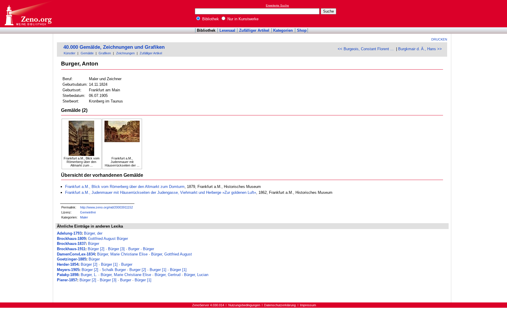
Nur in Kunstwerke (242, 19)
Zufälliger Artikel (254, 30)
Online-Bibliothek (28, 13)
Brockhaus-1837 (71, 243)
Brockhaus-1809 (71, 238)
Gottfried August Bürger (108, 238)
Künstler (69, 53)
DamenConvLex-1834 (76, 254)
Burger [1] (158, 270)
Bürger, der (93, 233)
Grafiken (105, 53)
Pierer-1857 (67, 280)
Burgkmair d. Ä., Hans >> (420, 49)
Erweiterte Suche (277, 5)
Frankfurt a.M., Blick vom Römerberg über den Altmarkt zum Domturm (125, 186)
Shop (302, 30)
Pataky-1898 (67, 275)
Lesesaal (227, 30)
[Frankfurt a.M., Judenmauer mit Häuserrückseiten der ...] (122, 139)
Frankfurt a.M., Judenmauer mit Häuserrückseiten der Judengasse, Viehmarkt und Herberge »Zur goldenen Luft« (160, 192)
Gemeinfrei (88, 212)
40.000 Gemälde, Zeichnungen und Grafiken (114, 47)
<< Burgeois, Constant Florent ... (366, 49)
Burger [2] (137, 270)
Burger (133, 249)
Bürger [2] (96, 249)
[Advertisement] (480, 13)
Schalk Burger (114, 270)
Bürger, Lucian (196, 275)
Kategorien (283, 30)
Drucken (439, 39)
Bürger (93, 243)
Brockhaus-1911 (71, 249)
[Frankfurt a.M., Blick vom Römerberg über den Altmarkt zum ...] (81, 139)
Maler (84, 217)
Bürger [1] (109, 264)
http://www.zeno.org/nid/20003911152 (106, 207)
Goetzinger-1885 (71, 259)
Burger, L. (89, 275)
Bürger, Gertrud (167, 275)
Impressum (308, 305)
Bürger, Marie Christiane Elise (122, 254)
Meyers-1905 (68, 270)
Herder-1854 (67, 264)
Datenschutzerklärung (280, 305)
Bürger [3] (116, 249)
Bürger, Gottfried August (171, 254)
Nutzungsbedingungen (244, 305)
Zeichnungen (125, 53)
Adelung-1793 (69, 233)
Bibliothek (210, 19)
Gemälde (87, 53)
